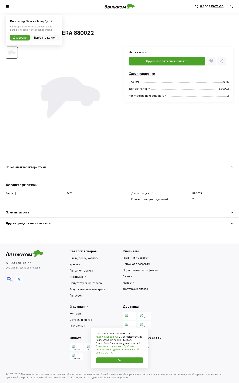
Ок (119, 360)
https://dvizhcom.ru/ (107, 336)
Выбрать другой (45, 37)
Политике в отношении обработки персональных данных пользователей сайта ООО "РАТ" (117, 349)
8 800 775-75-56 (212, 6)
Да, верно (20, 37)
